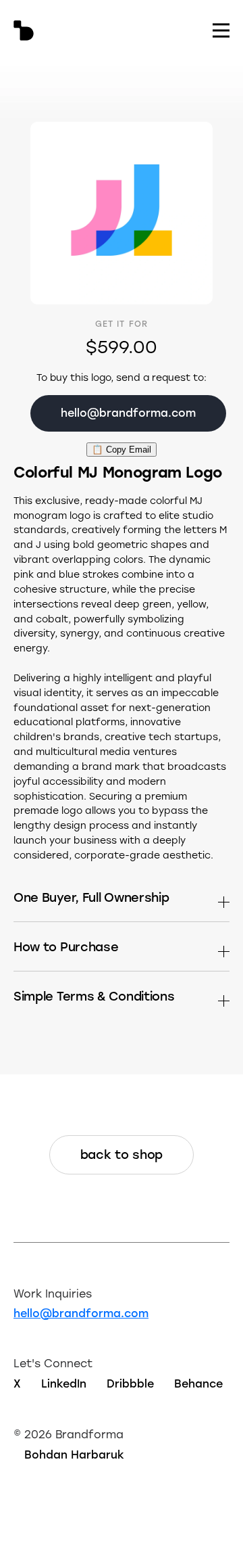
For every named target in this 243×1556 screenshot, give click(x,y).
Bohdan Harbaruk (74, 1454)
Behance (198, 1383)
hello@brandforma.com (81, 1313)
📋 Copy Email (121, 449)
